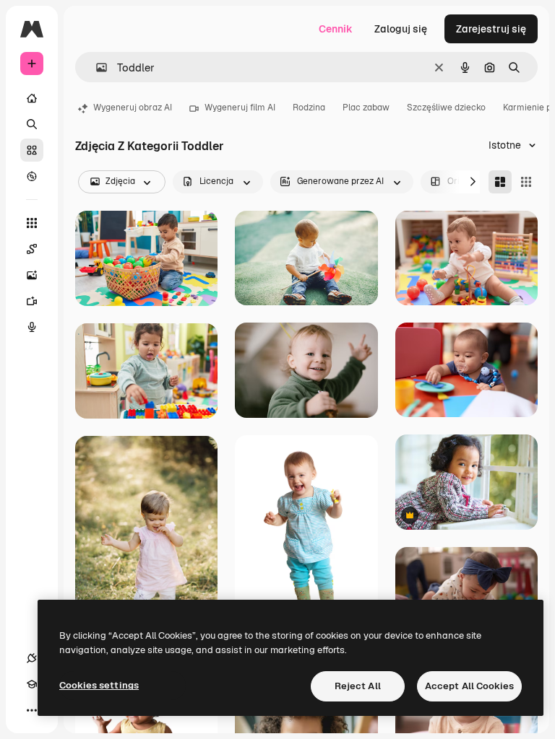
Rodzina (309, 107)
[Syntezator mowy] (31, 326)
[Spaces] (31, 249)
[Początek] (31, 98)
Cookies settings (99, 685)
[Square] (526, 181)
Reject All (358, 686)
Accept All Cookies (469, 686)
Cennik (336, 28)
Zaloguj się (400, 28)
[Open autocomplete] (96, 67)
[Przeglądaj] (31, 176)
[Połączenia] (31, 658)
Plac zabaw (366, 107)
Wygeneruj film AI (240, 107)
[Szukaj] (31, 124)
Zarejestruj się (491, 28)
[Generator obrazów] (31, 275)
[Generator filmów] (31, 300)
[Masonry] (500, 181)
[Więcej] (31, 710)
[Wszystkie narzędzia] (31, 223)
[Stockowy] (31, 150)
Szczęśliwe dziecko (446, 107)
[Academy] (31, 684)
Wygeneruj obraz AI (132, 107)
